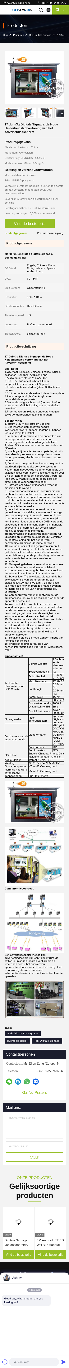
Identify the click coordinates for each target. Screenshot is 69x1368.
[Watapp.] (27, 1081)
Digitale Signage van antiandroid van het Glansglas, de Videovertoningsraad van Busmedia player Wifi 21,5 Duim (18, 1243)
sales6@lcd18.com (18, 2)
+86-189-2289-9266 (53, 2)
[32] (50, 1222)
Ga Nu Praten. (34, 1092)
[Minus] (63, 1278)
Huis (5, 35)
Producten (18, 35)
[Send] (64, 1362)
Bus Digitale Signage (40, 35)
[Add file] (5, 1362)
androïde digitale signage (22, 1033)
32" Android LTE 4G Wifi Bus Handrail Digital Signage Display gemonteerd (50, 1243)
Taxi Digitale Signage (47, 1040)
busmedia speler (17, 1040)
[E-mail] (35, 1081)
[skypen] (18, 1081)
